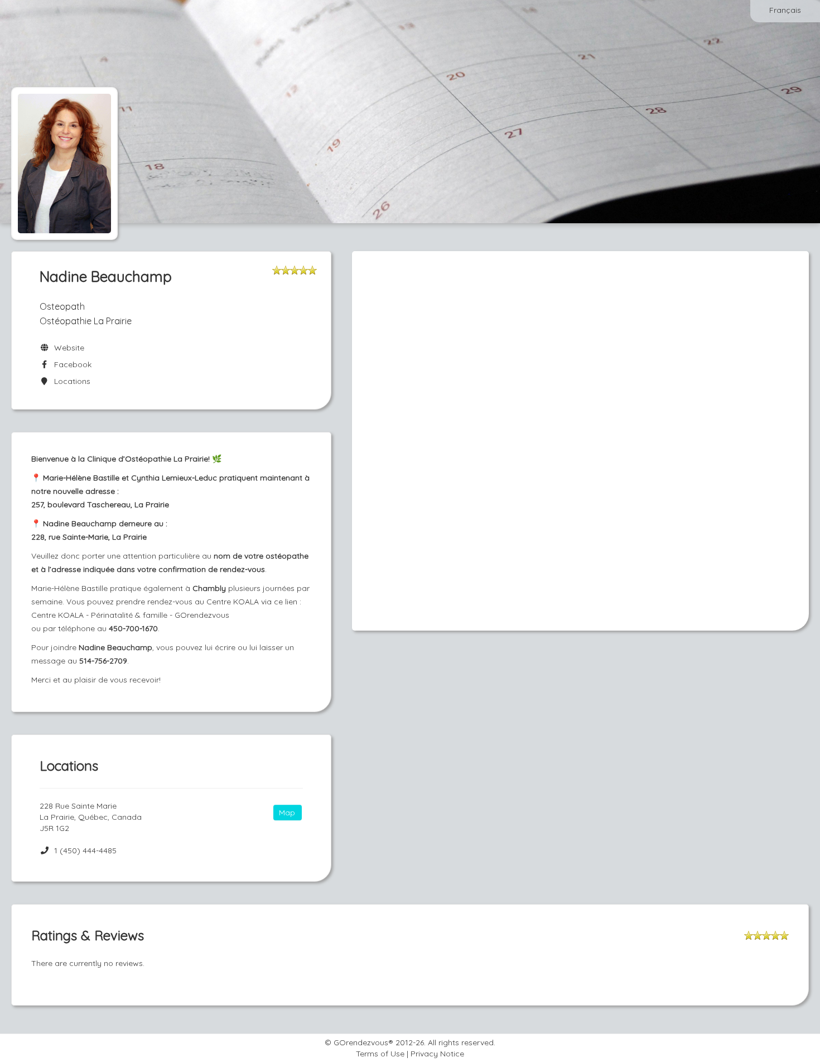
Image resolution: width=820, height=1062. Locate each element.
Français (785, 10)
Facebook (70, 364)
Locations (70, 381)
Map (287, 813)
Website (67, 348)
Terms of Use (380, 1054)
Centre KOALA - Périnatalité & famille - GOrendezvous (130, 615)
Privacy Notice (437, 1054)
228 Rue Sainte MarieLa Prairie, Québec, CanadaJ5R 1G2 (91, 817)
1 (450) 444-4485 (85, 850)
